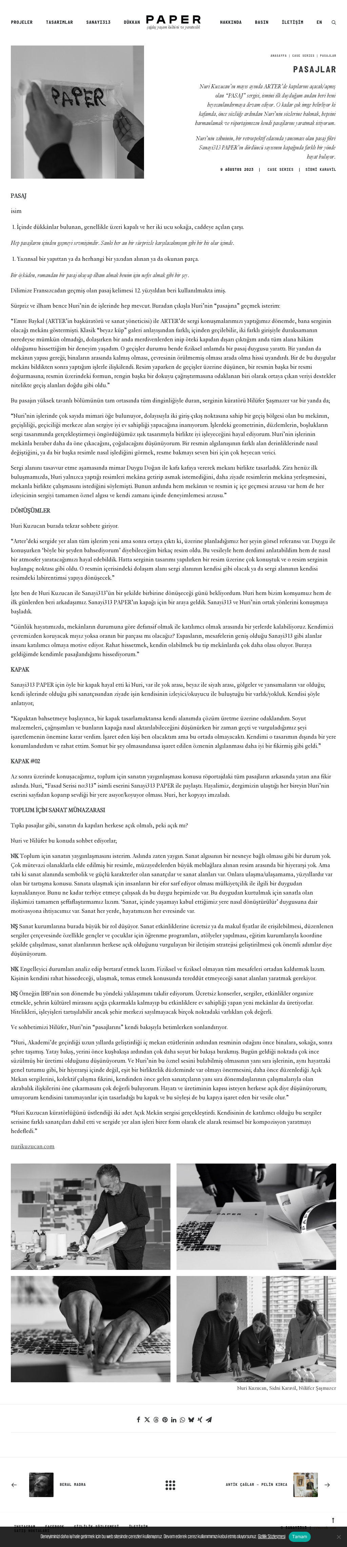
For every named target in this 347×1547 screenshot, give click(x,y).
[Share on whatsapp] (182, 1420)
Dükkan (132, 22)
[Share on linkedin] (173, 1420)
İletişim (292, 22)
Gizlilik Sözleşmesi (271, 1536)
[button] (333, 23)
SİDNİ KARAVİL (320, 170)
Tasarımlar (59, 22)
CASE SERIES (303, 56)
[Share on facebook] (138, 1420)
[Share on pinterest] (165, 1420)
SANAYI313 (98, 22)
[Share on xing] (200, 1420)
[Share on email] (209, 1420)
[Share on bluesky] (191, 1420)
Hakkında (231, 22)
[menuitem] (24, 23)
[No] (338, 1536)
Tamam (299, 1536)
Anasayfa (278, 56)
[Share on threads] (156, 1420)
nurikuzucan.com (33, 1147)
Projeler (22, 22)
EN (319, 22)
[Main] (173, 1485)
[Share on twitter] (147, 1420)
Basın (261, 22)
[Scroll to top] (333, 1519)
